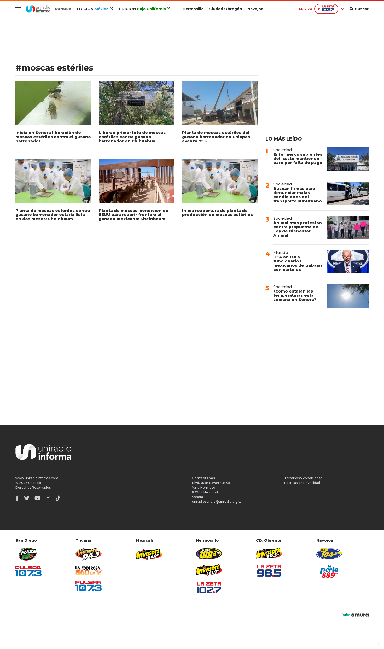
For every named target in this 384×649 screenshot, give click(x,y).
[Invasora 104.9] (149, 554)
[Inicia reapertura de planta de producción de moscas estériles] (220, 181)
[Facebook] (17, 498)
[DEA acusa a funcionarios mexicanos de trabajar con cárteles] (348, 261)
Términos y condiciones (303, 478)
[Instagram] (48, 498)
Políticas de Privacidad (302, 483)
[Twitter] (26, 498)
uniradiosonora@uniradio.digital (217, 502)
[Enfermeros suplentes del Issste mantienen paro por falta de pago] (348, 159)
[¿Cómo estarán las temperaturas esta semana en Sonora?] (348, 296)
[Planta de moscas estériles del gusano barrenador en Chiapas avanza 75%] (220, 103)
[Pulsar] (28, 571)
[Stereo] (209, 553)
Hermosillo (193, 9)
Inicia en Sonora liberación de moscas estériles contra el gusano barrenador (53, 136)
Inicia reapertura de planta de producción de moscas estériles (217, 212)
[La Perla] (329, 571)
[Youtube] (37, 498)
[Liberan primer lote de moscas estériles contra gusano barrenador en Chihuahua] (136, 103)
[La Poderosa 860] (88, 571)
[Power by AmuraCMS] (355, 615)
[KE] (329, 553)
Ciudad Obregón (225, 9)
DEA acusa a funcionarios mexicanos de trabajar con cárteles (297, 263)
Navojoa (255, 9)
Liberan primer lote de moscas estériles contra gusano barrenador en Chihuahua (132, 136)
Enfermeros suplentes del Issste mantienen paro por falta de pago (297, 158)
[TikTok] (58, 498)
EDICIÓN (93, 9)
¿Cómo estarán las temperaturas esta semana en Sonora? (294, 295)
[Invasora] (28, 554)
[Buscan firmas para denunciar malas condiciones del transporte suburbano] (348, 193)
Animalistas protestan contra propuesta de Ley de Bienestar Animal (297, 229)
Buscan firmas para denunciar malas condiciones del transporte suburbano (297, 194)
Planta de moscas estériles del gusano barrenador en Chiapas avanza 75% (216, 136)
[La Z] (209, 587)
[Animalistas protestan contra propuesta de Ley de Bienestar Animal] (348, 227)
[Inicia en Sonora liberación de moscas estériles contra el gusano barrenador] (53, 103)
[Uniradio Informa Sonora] (49, 9)
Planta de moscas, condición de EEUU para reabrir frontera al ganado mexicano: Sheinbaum (133, 214)
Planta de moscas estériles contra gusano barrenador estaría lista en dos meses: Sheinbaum (52, 214)
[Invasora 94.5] (88, 554)
